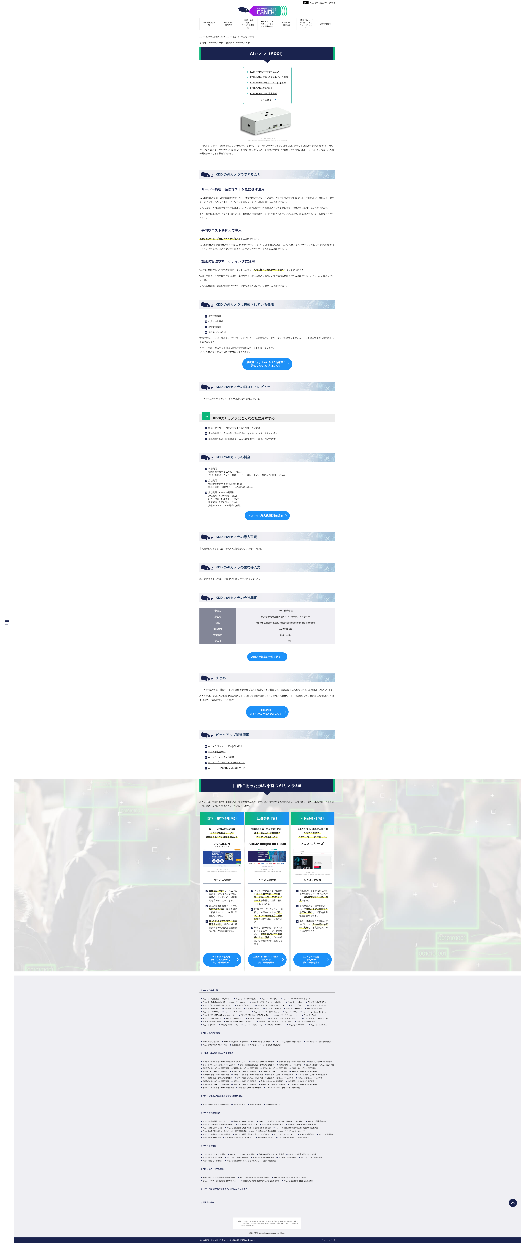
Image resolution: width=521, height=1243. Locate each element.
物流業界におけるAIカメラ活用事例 (301, 1081)
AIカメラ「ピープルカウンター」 (315, 1012)
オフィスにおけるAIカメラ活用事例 (250, 1078)
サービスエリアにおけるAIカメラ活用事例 (218, 1088)
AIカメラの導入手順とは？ (318, 1121)
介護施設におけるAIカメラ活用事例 (216, 1081)
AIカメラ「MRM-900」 (211, 1012)
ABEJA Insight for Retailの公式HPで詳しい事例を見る (265, 960)
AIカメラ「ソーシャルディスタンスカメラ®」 (275, 1022)
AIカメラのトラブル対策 (213, 1169)
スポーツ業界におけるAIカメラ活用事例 (217, 1078)
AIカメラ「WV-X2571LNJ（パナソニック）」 (219, 1015)
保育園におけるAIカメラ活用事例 (215, 1071)
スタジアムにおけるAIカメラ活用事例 (303, 1084)
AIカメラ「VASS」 (298, 1005)
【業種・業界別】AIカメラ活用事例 (248, 24)
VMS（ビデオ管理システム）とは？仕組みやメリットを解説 (281, 1121)
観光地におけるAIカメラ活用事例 (275, 1068)
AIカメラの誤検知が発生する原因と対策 (298, 1181)
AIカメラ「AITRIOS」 (245, 1005)
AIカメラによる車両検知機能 (237, 1157)
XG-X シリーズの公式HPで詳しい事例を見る (311, 960)
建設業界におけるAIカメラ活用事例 (280, 1078)
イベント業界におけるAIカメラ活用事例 (312, 1075)
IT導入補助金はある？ (266, 1138)
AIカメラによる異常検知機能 (263, 1157)
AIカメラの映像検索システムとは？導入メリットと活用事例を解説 (251, 1161)
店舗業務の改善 (255, 1104)
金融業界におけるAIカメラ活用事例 (216, 1068)
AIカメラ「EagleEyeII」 (230, 1025)
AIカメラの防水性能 (326, 1134)
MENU (6, 624)
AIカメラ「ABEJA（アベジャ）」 (237, 1012)
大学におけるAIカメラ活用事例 (262, 1062)
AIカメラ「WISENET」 (275, 1025)
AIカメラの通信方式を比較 (212, 1128)
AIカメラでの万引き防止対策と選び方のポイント (292, 1178)
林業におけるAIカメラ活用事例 (290, 1065)
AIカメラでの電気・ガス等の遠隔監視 (216, 1134)
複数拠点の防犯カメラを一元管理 (271, 1154)
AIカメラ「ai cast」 (253, 1009)
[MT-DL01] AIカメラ (273, 1009)
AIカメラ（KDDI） (209, 1025)
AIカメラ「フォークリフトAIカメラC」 (272, 1005)
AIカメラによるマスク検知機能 (214, 1154)
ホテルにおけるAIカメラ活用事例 (310, 1078)
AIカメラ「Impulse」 (239, 1002)
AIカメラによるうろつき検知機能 (242, 1154)
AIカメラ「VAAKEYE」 (297, 1025)
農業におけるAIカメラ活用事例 (272, 1081)
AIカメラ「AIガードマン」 (306, 1022)
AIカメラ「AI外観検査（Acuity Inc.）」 (217, 999)
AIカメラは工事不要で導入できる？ (216, 1121)
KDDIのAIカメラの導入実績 (263, 93)
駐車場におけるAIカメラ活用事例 (304, 1068)
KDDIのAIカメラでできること (264, 72)
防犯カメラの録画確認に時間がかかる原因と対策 (261, 1181)
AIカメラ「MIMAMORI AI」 (318, 1002)
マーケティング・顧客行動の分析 (318, 1042)
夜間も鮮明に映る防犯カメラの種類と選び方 (219, 1178)
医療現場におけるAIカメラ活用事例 (304, 1071)
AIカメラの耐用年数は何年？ (272, 1125)
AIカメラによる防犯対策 (262, 1042)
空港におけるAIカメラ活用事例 (245, 1084)
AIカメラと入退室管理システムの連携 (302, 1154)
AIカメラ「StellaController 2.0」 (215, 1002)
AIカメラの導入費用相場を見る (266, 515)
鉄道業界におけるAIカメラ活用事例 (280, 1075)
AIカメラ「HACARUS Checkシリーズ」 (228, 768)
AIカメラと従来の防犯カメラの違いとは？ (218, 1125)
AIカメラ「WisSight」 (270, 999)
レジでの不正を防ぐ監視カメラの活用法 (254, 1178)
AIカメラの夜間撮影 (307, 1134)
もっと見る (265, 99)
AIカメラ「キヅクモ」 (315, 1009)
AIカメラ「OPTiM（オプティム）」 (267, 1012)
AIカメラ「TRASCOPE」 (212, 1018)
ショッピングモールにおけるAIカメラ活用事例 (283, 1088)
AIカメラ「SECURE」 (319, 1025)
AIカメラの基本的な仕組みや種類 (263, 1131)
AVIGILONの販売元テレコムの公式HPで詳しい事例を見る (220, 960)
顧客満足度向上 (239, 1104)
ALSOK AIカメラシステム (212, 1022)
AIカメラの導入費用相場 (212, 1138)
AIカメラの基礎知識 (286, 24)
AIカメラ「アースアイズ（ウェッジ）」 (285, 1018)
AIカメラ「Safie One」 (211, 1009)
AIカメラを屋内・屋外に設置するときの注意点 (252, 1134)
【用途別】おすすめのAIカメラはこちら (266, 712)
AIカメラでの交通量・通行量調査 (236, 1042)
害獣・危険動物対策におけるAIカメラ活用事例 (257, 1065)
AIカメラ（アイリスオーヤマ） (288, 1015)
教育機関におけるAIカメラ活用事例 (274, 1071)
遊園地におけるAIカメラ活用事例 (273, 1084)
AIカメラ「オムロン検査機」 (222, 757)
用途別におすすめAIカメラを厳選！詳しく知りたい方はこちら (265, 364)
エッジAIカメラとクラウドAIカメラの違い (293, 1138)
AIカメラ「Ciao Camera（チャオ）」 (226, 762)
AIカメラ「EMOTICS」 (317, 1005)
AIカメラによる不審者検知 (212, 1161)
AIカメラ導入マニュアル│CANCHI (322, 3)
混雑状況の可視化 (238, 1045)
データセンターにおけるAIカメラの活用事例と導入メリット (225, 1062)
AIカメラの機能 (209, 1146)
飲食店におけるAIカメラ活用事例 (244, 1071)
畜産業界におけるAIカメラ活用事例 (216, 1084)
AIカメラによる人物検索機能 (311, 1157)
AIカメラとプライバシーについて (292, 1131)
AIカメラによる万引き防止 (212, 1157)
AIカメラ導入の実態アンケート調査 (216, 1104)
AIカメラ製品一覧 (209, 24)
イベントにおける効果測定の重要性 (288, 1042)
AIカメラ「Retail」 (311, 1015)
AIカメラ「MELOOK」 (294, 1009)
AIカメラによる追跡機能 (287, 1157)
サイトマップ (327, 1240)
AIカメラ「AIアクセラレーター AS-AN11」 (267, 1002)
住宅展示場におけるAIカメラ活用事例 (320, 1065)
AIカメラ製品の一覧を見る (266, 656)
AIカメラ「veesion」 (295, 1002)
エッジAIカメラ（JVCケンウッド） (317, 1018)
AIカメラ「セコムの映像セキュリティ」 (217, 1005)
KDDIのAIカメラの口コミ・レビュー (268, 83)
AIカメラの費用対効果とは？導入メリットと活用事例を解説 (225, 1131)
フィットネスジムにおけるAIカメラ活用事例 (219, 1065)
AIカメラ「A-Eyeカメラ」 (253, 1025)
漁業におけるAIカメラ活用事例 (245, 1081)
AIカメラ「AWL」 (291, 1012)
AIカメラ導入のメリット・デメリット (239, 1138)
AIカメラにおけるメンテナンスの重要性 (302, 1125)
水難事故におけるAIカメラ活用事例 (292, 1062)
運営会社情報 (325, 24)
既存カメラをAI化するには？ (244, 1121)
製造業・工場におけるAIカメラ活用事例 (248, 1075)
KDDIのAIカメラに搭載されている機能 (269, 77)
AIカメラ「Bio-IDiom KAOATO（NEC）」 (256, 1015)
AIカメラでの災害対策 (211, 1042)
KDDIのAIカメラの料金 (261, 88)
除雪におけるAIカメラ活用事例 (320, 1062)
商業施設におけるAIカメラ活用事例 (216, 1075)
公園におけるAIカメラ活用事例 (249, 1088)
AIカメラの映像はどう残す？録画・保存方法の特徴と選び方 (249, 1128)
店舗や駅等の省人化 (273, 1104)
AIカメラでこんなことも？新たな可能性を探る (267, 23)
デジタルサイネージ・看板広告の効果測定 (265, 1045)
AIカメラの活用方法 (228, 24)
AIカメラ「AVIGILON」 (233, 1009)
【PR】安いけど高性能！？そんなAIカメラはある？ (305, 24)
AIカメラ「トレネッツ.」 (257, 1018)
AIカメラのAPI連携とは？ (247, 1125)
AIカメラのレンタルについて (284, 1134)
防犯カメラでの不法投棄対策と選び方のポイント (221, 1181)
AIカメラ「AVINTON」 (234, 1018)
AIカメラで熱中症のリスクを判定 (215, 1045)
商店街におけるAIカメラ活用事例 (246, 1068)
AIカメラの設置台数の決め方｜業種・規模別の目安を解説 (297, 1128)
